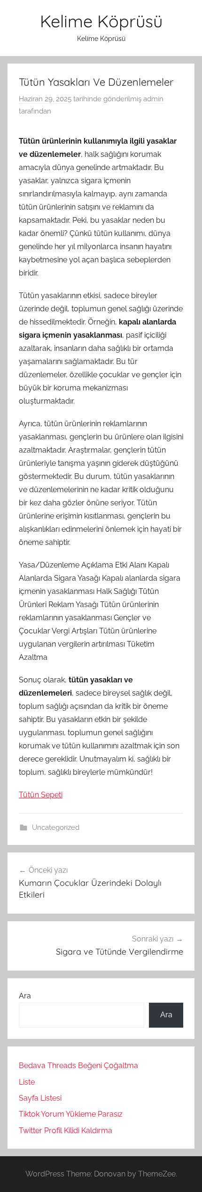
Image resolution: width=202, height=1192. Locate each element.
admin (153, 99)
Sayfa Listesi (40, 1098)
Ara (25, 995)
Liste (27, 1082)
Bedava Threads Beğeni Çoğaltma (78, 1065)
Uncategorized (55, 827)
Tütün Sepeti (40, 794)
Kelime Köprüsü (101, 21)
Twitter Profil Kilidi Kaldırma (65, 1130)
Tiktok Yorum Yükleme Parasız (71, 1114)
